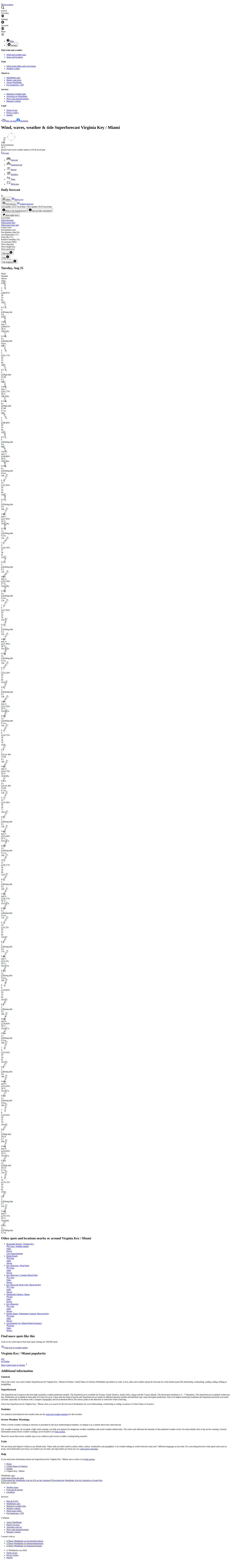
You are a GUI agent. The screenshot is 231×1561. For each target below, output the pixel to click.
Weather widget (13, 68)
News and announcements (17, 99)
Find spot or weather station (16, 1348)
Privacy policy (12, 113)
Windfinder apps (13, 78)
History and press (13, 80)
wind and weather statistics (57, 1414)
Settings (14, 45)
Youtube (38, 1546)
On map (5, 153)
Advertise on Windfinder (16, 96)
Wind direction (7, 220)
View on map (11, 121)
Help (12, 41)
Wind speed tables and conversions (21, 66)
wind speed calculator (89, 1449)
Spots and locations (14, 57)
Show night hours (12, 215)
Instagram (39, 1543)
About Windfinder (14, 82)
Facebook (24, 121)
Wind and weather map (16, 55)
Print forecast (10, 204)
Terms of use (11, 110)
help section (60, 1432)
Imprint (9, 115)
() (8, 223)
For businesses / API (15, 85)
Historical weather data (16, 94)
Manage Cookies (13, 101)
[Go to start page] (1, 2)
